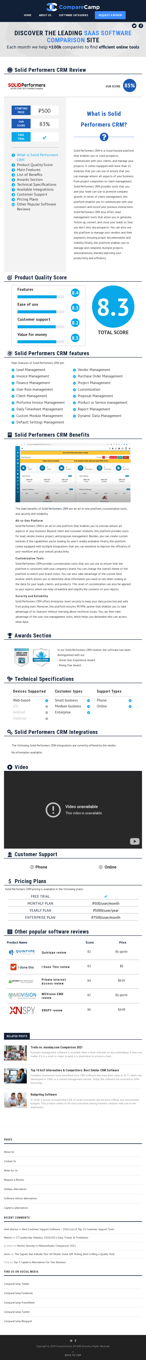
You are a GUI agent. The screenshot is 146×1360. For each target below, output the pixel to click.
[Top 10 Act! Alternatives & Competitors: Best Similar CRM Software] (15, 1075)
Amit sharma (11, 1229)
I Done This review (56, 967)
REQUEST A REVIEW (110, 15)
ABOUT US (45, 15)
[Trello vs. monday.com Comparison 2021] (15, 1053)
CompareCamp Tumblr (17, 1312)
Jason (7, 1254)
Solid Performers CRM (55, 508)
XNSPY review (52, 1010)
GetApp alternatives (15, 1189)
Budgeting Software (44, 1094)
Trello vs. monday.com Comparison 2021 (57, 1047)
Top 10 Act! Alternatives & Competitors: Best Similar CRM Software (75, 1070)
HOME (27, 15)
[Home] (73, 7)
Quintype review (54, 952)
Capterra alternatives (16, 1207)
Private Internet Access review (54, 981)
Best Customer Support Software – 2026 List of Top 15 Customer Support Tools (68, 1229)
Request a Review (14, 1179)
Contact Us (10, 1161)
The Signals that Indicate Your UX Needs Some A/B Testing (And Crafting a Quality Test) (64, 1254)
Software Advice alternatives (20, 1198)
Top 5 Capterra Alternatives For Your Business (39, 1262)
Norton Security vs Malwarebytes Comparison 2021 (46, 1245)
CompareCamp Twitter (16, 1284)
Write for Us (11, 1170)
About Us (9, 1152)
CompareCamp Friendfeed (19, 1302)
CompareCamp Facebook (18, 1293)
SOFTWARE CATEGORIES (73, 15)
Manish (8, 1237)
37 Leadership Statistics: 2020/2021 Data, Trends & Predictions (52, 1237)
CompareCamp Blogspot (18, 1321)
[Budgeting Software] (15, 1100)
